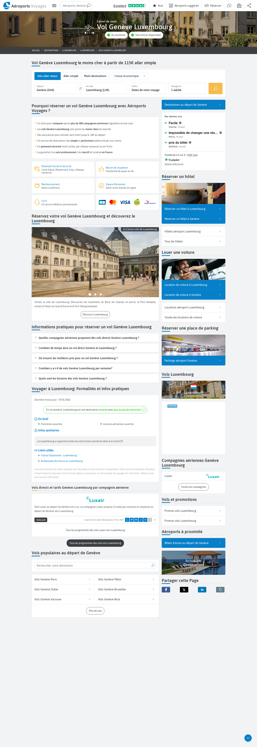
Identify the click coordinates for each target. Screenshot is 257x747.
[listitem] (193, 476)
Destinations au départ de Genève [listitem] (186, 104)
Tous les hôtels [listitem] (174, 241)
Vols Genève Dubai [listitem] (46, 589)
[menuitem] (24, 5)
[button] (116, 35)
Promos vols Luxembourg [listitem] (180, 510)
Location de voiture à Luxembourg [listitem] (186, 284)
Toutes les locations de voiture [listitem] (183, 317)
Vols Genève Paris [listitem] (45, 579)
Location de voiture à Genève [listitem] (183, 294)
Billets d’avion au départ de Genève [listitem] (187, 542)
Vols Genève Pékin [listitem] (109, 579)
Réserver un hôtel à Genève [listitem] (182, 218)
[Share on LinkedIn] (202, 589)
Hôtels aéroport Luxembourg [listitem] (183, 231)
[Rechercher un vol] (216, 88)
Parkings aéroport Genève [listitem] (181, 360)
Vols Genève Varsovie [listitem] (47, 599)
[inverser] (80, 88)
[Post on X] (184, 589)
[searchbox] (76, 5)
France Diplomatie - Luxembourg (59, 455)
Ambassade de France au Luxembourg (62, 461)
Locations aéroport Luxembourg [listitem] (184, 307)
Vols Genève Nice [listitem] (109, 599)
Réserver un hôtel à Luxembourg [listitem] (185, 208)
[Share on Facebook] (166, 589)
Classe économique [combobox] (126, 76)
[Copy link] (220, 589)
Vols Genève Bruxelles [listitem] (112, 589)
